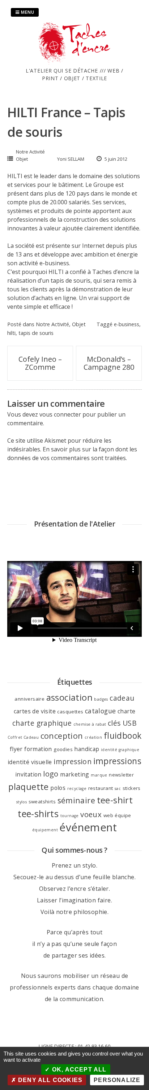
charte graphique (42, 723)
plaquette (28, 786)
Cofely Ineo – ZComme (40, 363)
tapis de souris (36, 332)
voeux (91, 814)
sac (118, 788)
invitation (28, 774)
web (108, 815)
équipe (123, 815)
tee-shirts (38, 813)
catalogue (100, 710)
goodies (63, 749)
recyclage (77, 788)
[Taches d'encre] (74, 62)
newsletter (121, 774)
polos (57, 788)
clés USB (122, 723)
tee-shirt (115, 800)
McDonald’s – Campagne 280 (109, 363)
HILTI (15, 176)
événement (88, 827)
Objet (22, 159)
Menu (27, 12)
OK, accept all (78, 1069)
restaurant (100, 788)
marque (99, 775)
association (69, 697)
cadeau (122, 698)
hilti (11, 332)
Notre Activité (30, 151)
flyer (16, 749)
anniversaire (29, 699)
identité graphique (120, 749)
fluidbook (123, 735)
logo (51, 774)
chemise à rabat (89, 724)
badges (101, 699)
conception (62, 735)
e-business (54, 263)
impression (72, 761)
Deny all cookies (49, 1080)
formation (38, 749)
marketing (74, 774)
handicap (86, 749)
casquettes (70, 711)
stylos (21, 801)
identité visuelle (30, 762)
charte (126, 711)
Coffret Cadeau (23, 737)
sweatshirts (42, 801)
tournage (69, 815)
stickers (132, 788)
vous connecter (60, 414)
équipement (45, 829)
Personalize (117, 1080)
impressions (117, 761)
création (93, 737)
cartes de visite (35, 711)
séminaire (76, 800)
